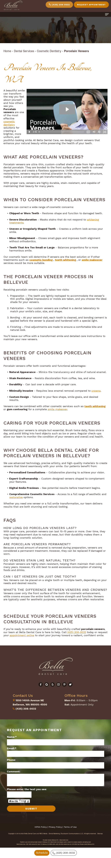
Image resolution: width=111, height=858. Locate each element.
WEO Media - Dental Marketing (49, 834)
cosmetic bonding (41, 259)
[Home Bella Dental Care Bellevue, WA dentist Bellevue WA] (13, 5)
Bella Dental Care (30, 834)
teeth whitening (65, 259)
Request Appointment (91, 4)
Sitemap (100, 834)
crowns (96, 390)
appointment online (22, 635)
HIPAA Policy (41, 827)
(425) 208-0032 (65, 852)
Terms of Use (70, 827)
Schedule (42, 852)
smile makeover (92, 259)
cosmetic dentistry (9, 123)
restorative (16, 497)
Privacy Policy (55, 827)
